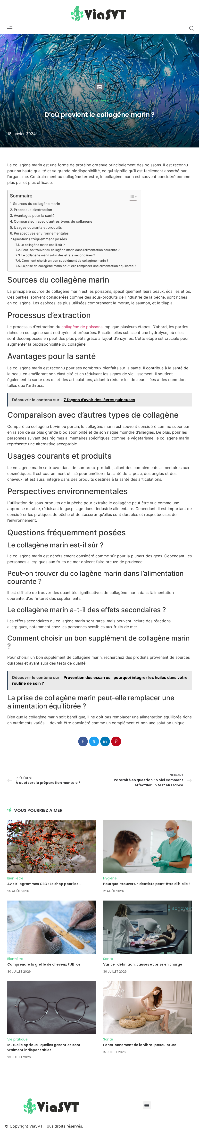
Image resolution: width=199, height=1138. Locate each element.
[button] (147, 1105)
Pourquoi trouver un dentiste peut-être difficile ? (147, 883)
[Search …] (191, 28)
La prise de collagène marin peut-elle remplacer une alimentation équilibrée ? (78, 266)
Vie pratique (17, 1039)
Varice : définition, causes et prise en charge (142, 964)
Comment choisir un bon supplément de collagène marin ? (65, 260)
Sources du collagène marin (36, 204)
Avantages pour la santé (34, 215)
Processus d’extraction (33, 210)
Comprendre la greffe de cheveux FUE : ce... (45, 964)
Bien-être (99, 101)
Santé (108, 958)
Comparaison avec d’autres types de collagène (53, 221)
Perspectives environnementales (41, 233)
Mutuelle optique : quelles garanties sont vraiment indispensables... (44, 1047)
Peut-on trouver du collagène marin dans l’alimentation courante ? (70, 250)
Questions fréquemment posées (40, 239)
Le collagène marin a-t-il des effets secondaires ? (58, 255)
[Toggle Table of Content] (130, 197)
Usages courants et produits (38, 227)
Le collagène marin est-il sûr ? (42, 245)
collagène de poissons (81, 326)
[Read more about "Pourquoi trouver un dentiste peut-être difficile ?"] (147, 846)
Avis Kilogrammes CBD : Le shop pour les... (44, 883)
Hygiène (110, 878)
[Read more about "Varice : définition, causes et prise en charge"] (147, 927)
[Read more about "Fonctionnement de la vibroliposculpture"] (147, 1007)
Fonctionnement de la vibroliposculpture (139, 1044)
